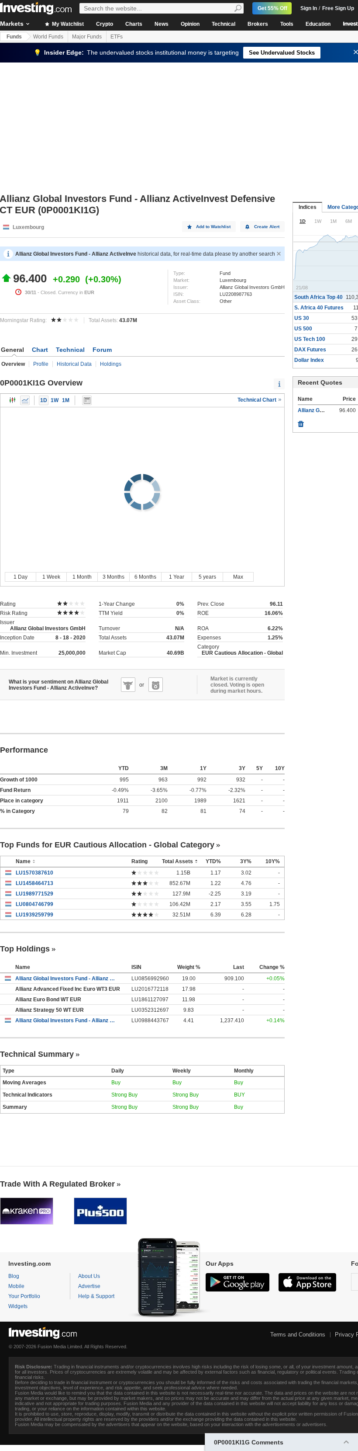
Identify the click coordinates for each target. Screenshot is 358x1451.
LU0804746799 (34, 904)
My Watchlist (67, 24)
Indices (308, 207)
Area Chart (25, 400)
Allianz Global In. (318, 410)
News (162, 24)
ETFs (116, 37)
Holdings (110, 364)
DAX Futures (310, 350)
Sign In (308, 8)
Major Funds (87, 37)
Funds (14, 37)
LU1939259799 (34, 915)
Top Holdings (25, 948)
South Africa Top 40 (318, 297)
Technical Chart (258, 400)
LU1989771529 (34, 894)
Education (318, 24)
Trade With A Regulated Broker (57, 1184)
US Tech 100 (309, 339)
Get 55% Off (272, 8)
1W (55, 400)
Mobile (16, 1286)
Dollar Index (309, 360)
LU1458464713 (34, 883)
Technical (223, 24)
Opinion (190, 24)
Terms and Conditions (297, 1334)
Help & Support (96, 1296)
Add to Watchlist (213, 226)
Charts (133, 24)
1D (43, 400)
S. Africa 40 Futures (319, 308)
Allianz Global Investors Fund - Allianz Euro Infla (66, 1020)
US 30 (301, 318)
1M (65, 400)
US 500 (303, 329)
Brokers (258, 24)
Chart (40, 349)
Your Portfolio (24, 1296)
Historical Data (74, 364)
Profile (40, 364)
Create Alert (266, 226)
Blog (13, 1276)
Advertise (89, 1286)
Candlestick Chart (12, 400)
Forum (102, 349)
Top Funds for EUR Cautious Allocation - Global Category (107, 844)
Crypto (104, 24)
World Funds (48, 37)
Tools (286, 24)
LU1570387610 (34, 873)
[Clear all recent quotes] (301, 422)
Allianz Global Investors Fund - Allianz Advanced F (66, 978)
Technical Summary (37, 1054)
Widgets (18, 1306)
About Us (89, 1276)
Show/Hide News (87, 400)
